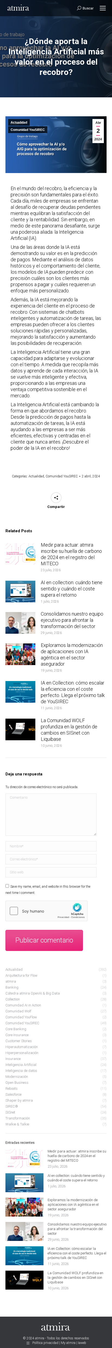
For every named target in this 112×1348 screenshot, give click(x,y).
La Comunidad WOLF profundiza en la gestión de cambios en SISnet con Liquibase (69, 730)
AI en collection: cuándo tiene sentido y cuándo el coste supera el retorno (71, 589)
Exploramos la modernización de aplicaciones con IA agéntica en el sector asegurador (72, 654)
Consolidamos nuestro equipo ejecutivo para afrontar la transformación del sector (72, 620)
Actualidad (19, 122)
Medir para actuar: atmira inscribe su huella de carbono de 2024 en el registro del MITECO (71, 554)
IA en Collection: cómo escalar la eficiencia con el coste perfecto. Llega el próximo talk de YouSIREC (73, 692)
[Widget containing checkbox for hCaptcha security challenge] (46, 911)
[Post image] (20, 554)
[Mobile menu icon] (103, 8)
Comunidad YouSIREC (28, 130)
